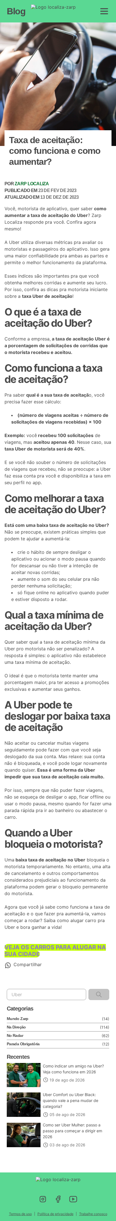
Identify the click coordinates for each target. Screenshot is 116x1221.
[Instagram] (43, 1199)
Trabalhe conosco (93, 1214)
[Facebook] (58, 1199)
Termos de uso (20, 1214)
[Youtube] (73, 1199)
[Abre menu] (104, 11)
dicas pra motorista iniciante (77, 289)
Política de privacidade (55, 1214)
